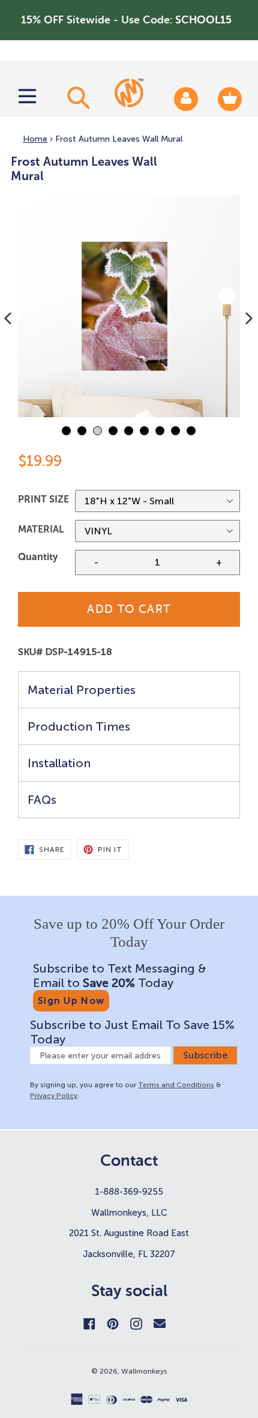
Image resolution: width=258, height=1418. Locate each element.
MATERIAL (41, 529)
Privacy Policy (53, 1095)
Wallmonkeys (144, 1371)
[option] (129, 306)
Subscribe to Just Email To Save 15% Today (132, 1032)
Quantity (38, 557)
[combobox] (77, 97)
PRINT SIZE (43, 499)
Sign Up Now (71, 1000)
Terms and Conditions (176, 1085)
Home (35, 139)
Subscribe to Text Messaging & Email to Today (119, 975)
